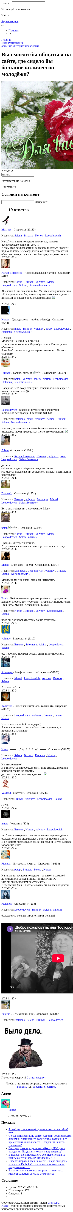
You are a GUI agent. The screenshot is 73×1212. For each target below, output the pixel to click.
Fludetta (5, 863)
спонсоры (54, 1202)
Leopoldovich (53, 235)
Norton (39, 235)
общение (6, 45)
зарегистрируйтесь (44, 1086)
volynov (40, 281)
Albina (51, 281)
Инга (4, 749)
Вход (4, 42)
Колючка (6, 705)
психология (32, 45)
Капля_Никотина (11, 272)
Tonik (4, 598)
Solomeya (42, 499)
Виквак (28, 235)
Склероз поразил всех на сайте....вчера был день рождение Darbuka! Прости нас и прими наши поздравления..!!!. (38, 1164)
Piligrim (57, 909)
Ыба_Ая (6, 229)
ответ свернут (36, 1077)
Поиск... (6, 3)
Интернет (18, 45)
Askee (5, 1205)
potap (49, 328)
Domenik (6, 493)
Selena (18, 235)
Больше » (44, 285)
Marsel (54, 499)
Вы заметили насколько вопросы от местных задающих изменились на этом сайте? (36, 1172)
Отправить (41, 201)
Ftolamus (34, 285)
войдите (22, 1086)
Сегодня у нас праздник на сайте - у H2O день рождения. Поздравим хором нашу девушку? (37, 1150)
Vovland (6, 792)
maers (17, 328)
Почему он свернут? (13, 1077)
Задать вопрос (9, 21)
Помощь (14, 30)
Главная (6, 39)
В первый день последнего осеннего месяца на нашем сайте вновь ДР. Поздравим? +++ (37, 1156)
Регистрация (15, 42)
